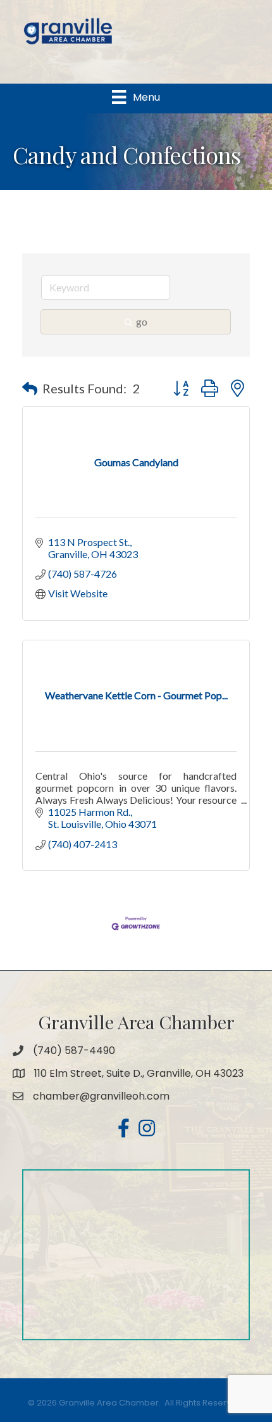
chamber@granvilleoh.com (101, 1096)
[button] (29, 388)
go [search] (141, 321)
